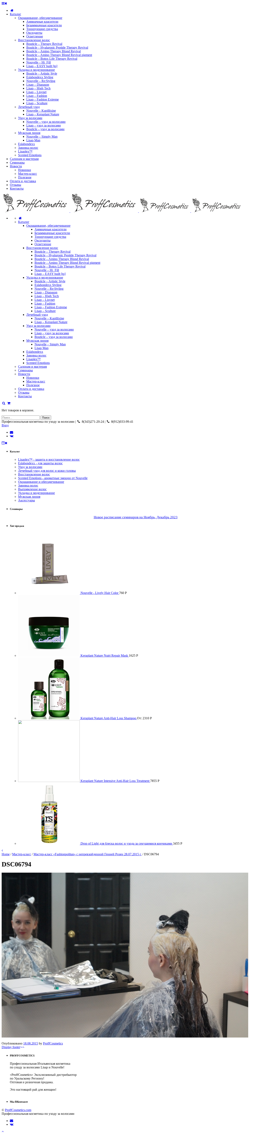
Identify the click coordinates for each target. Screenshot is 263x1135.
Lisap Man (41, 348)
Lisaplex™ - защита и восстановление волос (49, 459)
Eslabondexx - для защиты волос (40, 463)
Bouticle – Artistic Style (50, 281)
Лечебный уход (37, 314)
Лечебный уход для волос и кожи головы (47, 470)
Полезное (33, 385)
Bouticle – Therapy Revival (52, 251)
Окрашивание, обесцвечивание (48, 225)
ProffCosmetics (53, 1043)
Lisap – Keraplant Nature (51, 322)
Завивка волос (36, 355)
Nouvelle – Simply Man (50, 344)
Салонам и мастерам (32, 366)
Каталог (23, 222)
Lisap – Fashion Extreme (51, 307)
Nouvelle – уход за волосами (54, 329)
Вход (5, 425)
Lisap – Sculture (45, 311)
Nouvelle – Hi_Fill (47, 270)
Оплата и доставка (31, 389)
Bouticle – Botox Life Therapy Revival (60, 266)
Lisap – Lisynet (45, 300)
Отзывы (23, 392)
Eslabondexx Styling (48, 285)
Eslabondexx (34, 351)
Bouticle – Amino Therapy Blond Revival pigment (67, 262)
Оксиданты (43, 240)
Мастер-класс (35, 381)
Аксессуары (26, 500)
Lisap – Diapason (46, 292)
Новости (24, 374)
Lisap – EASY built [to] (50, 274)
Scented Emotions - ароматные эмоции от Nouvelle (53, 478)
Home (6, 854)
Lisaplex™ (33, 359)
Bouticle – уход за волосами (54, 337)
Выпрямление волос (32, 489)
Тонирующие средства (50, 236)
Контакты (25, 396)
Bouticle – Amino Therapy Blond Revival (62, 259)
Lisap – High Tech (47, 296)
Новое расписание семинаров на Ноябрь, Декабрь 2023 (136, 517)
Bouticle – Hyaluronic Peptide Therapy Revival (65, 255)
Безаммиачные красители (52, 233)
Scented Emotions (38, 363)
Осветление (43, 244)
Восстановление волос (42, 248)
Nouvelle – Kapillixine (49, 318)
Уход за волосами (38, 325)
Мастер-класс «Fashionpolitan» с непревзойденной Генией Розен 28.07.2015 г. (87, 854)
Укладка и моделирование (44, 277)
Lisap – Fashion (45, 303)
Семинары (25, 370)
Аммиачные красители (51, 229)
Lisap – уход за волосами (52, 333)
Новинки (32, 377)
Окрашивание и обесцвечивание (41, 482)
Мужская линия (37, 340)
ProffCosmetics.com (18, 1110)
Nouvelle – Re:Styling (49, 288)
